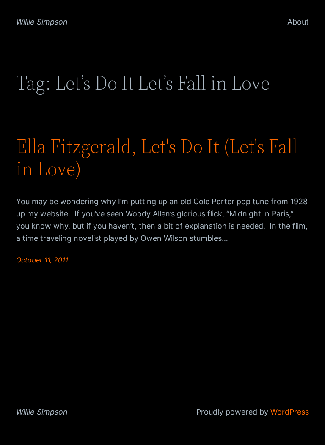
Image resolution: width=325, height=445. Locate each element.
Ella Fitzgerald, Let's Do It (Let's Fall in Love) (156, 157)
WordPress (289, 411)
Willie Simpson (42, 21)
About (298, 21)
